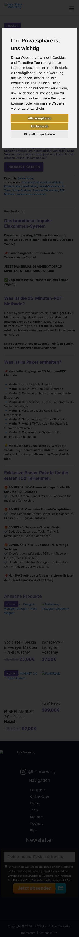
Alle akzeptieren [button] (39, 118)
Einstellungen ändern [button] (39, 134)
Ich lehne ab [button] (39, 126)
